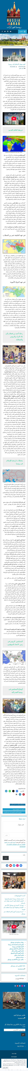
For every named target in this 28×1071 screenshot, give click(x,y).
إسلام (20, 804)
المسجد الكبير (15, 804)
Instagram (14, 1056)
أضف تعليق (21, 68)
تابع (23, 1034)
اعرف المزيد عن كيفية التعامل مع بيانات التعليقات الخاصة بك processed (14, 844)
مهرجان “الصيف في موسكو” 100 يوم (14, 905)
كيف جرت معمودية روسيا (19, 809)
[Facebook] (2, 31)
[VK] (7, 865)
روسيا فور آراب (14, 27)
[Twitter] (5, 31)
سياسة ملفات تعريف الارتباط (8, 1065)
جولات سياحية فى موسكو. (17, 942)
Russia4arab (12, 66)
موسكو (23, 804)
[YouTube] (10, 31)
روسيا (11, 804)
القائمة (21, 31)
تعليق (6, 835)
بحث (24, 855)
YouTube (14, 1053)
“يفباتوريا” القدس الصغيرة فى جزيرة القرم (14, 812)
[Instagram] (8, 31)
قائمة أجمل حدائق (19, 955)
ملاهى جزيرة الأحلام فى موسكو (16, 959)
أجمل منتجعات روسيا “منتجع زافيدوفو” (14, 899)
